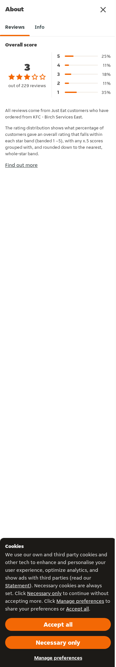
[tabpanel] (58, 106)
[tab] (15, 27)
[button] (103, 9)
